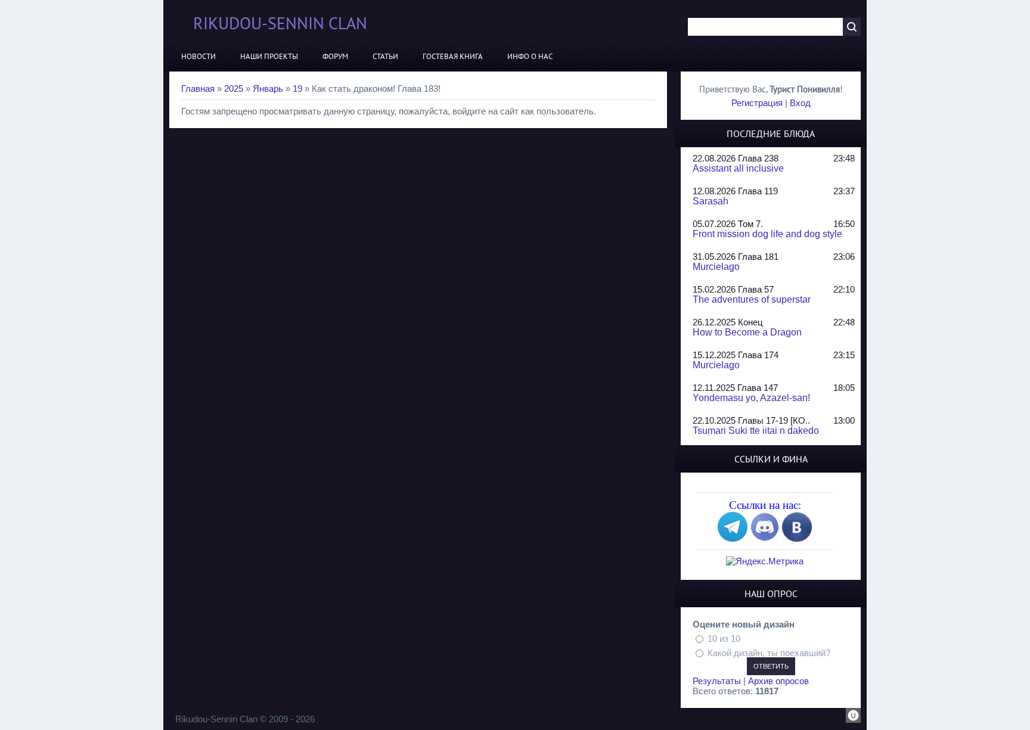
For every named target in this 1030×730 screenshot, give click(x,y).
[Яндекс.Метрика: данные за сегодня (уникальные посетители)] (764, 561)
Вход (800, 103)
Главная (198, 88)
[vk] (797, 538)
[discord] (765, 538)
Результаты (717, 681)
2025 (233, 88)
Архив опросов (778, 681)
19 (297, 88)
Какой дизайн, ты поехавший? (769, 652)
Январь (268, 88)
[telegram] (732, 538)
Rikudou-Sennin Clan (280, 23)
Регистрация (757, 103)
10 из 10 (724, 638)
